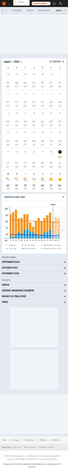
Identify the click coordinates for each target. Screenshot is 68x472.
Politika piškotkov (38, 464)
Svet (4, 440)
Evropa (15, 440)
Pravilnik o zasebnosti (23, 464)
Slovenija (29, 440)
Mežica (43, 440)
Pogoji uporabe (8, 464)
